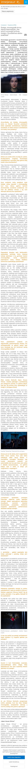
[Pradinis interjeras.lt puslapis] (12, 2)
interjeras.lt (3, 25)
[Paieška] (24, 35)
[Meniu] (26, 2)
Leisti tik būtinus (14, 762)
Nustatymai (14, 766)
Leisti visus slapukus (14, 757)
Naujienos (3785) (12, 25)
